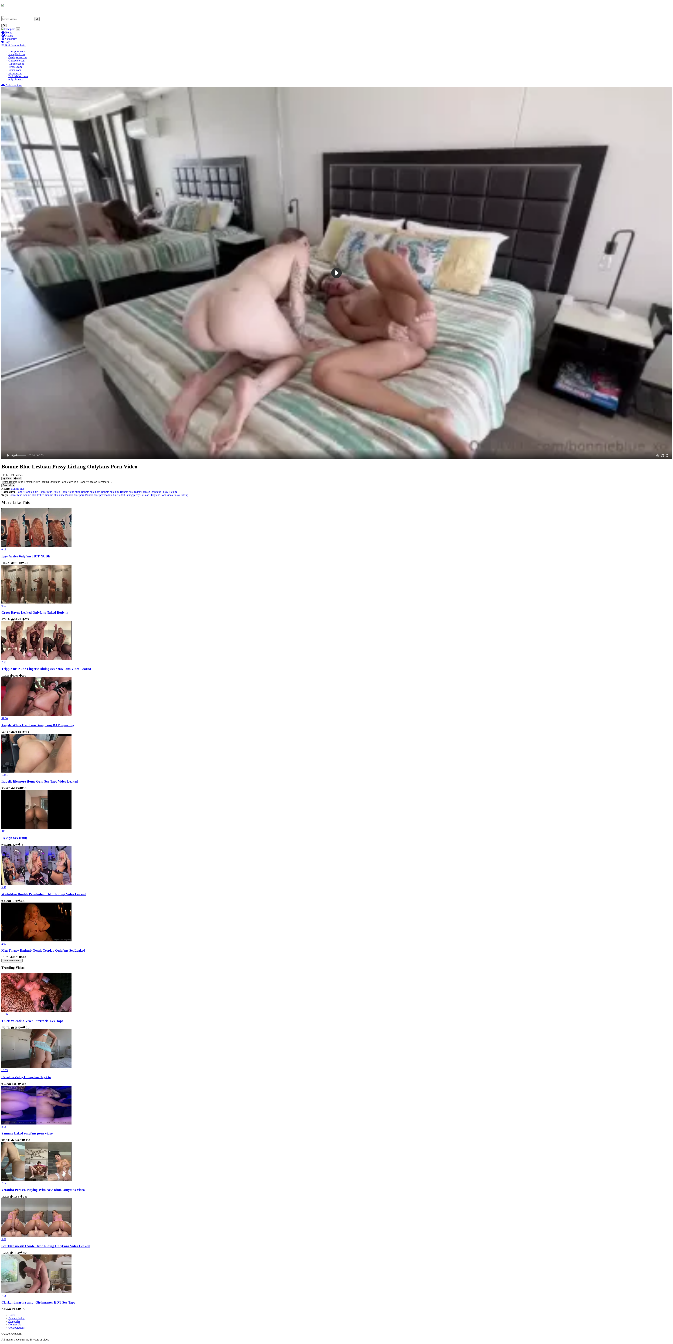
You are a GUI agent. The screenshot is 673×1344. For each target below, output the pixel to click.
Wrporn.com (15, 73)
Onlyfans (156, 491)
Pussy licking (181, 494)
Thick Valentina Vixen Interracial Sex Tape (32, 1021)
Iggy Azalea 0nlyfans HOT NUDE (25, 556)
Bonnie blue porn (91, 491)
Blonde (20, 491)
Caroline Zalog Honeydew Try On (26, 1077)
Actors (9, 35)
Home (8, 32)
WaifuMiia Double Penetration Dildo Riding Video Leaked (43, 894)
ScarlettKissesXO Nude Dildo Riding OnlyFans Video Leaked (45, 1246)
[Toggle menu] (2, 16)
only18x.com (15, 79)
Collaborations (13, 85)
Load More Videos (12, 960)
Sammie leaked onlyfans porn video (27, 1133)
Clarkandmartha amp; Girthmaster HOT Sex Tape (38, 1302)
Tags (7, 41)
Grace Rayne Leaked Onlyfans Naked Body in (34, 612)
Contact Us (14, 1324)
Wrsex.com (14, 69)
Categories (11, 38)
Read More (8, 485)
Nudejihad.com (16, 54)
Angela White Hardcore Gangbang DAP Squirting (37, 725)
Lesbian (146, 491)
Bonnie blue (17, 488)
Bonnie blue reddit (130, 491)
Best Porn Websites (15, 45)
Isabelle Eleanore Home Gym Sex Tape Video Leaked (39, 781)
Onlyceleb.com (16, 60)
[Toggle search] (3, 25)
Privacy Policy (16, 1318)
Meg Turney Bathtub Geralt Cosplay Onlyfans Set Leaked (43, 950)
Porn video (167, 494)
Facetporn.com (16, 51)
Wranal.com (15, 66)
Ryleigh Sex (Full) (14, 838)
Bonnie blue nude (71, 491)
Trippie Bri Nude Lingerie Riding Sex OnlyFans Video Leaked (46, 669)
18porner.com (16, 63)
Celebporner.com (17, 57)
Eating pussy (132, 494)
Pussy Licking (169, 491)
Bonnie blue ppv (110, 491)
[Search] (37, 19)
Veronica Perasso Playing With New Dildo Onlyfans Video (43, 1190)
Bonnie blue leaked (50, 491)
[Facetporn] (15, 7)
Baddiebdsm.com (18, 76)
